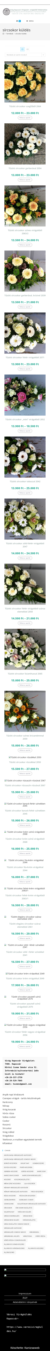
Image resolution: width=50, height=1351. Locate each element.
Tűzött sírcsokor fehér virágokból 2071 (25, 357)
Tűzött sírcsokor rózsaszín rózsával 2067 (25, 785)
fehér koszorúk (26, 1167)
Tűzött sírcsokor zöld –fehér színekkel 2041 (25, 953)
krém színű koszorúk (12, 1184)
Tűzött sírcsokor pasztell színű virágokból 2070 (25, 1005)
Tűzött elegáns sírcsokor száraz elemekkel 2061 (25, 925)
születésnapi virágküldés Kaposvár (31, 1204)
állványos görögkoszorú (14, 1248)
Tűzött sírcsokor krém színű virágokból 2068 (25, 840)
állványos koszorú (35, 1248)
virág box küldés (24, 1212)
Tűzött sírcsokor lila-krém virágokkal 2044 (25, 869)
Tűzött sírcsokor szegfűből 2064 (25, 106)
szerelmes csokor (26, 1200)
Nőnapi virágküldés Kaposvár (15, 1192)
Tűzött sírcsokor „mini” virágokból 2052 (25, 419)
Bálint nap (25, 1163)
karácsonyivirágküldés (31, 1175)
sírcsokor (8, 1208)
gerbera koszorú (11, 1171)
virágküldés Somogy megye (15, 1232)
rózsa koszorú (10, 1196)
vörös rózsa (40, 1236)
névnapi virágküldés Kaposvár (16, 1188)
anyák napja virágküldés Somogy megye (20, 1159)
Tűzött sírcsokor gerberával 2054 (25, 168)
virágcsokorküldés (12, 1216)
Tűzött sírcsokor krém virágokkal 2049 (25, 978)
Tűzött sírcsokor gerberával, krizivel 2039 (25, 295)
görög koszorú (27, 1171)
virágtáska (27, 1236)
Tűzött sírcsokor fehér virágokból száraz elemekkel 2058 (25, 610)
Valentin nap (9, 1212)
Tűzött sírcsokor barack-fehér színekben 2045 (25, 812)
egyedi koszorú (10, 1167)
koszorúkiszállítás (22, 1180)
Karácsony (41, 1171)
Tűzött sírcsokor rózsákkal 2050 (25, 762)
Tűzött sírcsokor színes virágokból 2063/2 (25, 232)
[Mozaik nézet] (22, 49)
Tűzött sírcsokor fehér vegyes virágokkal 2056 (25, 1033)
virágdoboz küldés (11, 1220)
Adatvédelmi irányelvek (25, 1302)
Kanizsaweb (32, 1347)
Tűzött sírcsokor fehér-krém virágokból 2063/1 (25, 897)
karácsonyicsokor (11, 1175)
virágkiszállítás (29, 1220)
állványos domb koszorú (14, 1244)
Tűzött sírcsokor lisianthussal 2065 (25, 673)
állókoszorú (9, 1252)
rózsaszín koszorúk (27, 1196)
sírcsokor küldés (21, 34)
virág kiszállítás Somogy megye (16, 1224)
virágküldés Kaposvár (13, 1228)
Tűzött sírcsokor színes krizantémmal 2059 (25, 737)
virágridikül (34, 1232)
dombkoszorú (38, 1163)
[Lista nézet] (28, 49)
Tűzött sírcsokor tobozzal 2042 (25, 481)
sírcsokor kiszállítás (23, 1208)
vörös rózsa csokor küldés (15, 1240)
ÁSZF (25, 1297)
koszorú (7, 1180)
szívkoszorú (9, 1204)
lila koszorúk (29, 1184)
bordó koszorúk (10, 1163)
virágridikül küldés (12, 1236)
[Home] (3, 34)
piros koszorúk (37, 1192)
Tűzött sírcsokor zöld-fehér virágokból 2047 (25, 545)
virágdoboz (27, 1216)
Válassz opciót (25, 118)
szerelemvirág (9, 1200)
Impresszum (25, 1293)
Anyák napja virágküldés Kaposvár (17, 1155)
